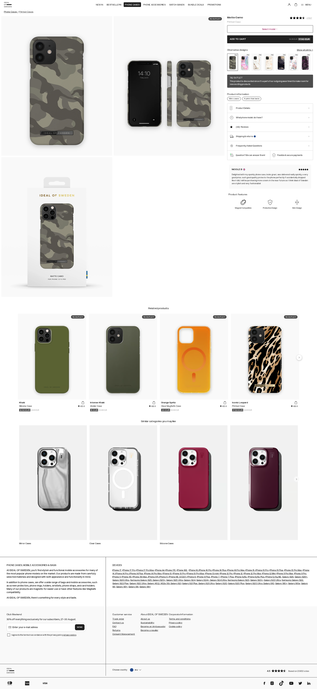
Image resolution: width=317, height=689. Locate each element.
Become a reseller (149, 630)
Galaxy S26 (288, 577)
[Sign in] (289, 4)
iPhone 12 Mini (268, 573)
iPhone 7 (215, 577)
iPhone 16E (182, 570)
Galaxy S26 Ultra (120, 580)
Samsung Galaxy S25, (141, 580)
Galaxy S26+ (301, 577)
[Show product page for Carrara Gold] (256, 62)
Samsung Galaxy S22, (293, 580)
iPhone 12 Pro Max (252, 573)
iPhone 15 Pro (261, 570)
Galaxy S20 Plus (236, 583)
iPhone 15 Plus (276, 570)
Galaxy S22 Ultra (138, 583)
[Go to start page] (8, 4)
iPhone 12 (238, 573)
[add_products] (83, 403)
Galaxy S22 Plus (120, 583)
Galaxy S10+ (281, 583)
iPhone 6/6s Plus (256, 577)
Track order (118, 619)
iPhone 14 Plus (136, 573)
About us (145, 619)
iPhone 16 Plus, (219, 570)
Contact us (118, 623)
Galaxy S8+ (145, 587)
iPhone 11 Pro (300, 573)
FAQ (114, 626)
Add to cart (270, 39)
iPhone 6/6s (241, 577)
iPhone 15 (250, 570)
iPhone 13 (167, 573)
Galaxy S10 (268, 583)
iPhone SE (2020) (177, 577)
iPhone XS (127, 577)
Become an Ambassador (153, 626)
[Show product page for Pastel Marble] (244, 62)
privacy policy (70, 635)
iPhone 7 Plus (227, 577)
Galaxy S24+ (202, 580)
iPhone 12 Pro (226, 573)
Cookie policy (175, 626)
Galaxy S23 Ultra (272, 580)
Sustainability (147, 623)
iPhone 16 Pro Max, (236, 570)
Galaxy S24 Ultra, (218, 580)
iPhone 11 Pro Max (285, 573)
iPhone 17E (170, 570)
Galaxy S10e (294, 583)
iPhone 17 (117, 570)
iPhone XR (153, 577)
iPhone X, (163, 577)
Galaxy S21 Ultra (206, 583)
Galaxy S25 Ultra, (174, 580)
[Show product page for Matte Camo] (232, 62)
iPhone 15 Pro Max (293, 570)
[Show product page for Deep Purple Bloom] (305, 62)
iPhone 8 (191, 577)
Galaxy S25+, (159, 580)
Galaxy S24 (189, 580)
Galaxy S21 (175, 583)
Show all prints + (305, 50)
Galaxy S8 (133, 587)
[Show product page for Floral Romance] (293, 62)
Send (80, 627)
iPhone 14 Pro (121, 573)
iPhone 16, (193, 570)
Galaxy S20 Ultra (253, 583)
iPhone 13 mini (212, 573)
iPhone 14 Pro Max (153, 573)
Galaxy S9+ (121, 587)
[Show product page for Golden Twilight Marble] (281, 62)
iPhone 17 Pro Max (145, 570)
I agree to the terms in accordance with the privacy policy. (44, 635)
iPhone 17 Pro (129, 570)
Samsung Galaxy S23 (238, 580)
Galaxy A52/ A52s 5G (158, 583)
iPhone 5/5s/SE (273, 577)
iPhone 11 (116, 577)
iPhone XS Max (140, 577)
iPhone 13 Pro (179, 573)
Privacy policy (175, 623)
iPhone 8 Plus (203, 577)
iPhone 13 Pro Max (195, 573)
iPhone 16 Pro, (205, 570)
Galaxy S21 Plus (189, 583)
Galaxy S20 (221, 583)
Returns (116, 630)
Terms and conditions (180, 619)
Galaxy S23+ (256, 580)
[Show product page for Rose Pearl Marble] (269, 62)
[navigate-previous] (299, 357)
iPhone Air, (160, 570)
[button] (289, 670)
